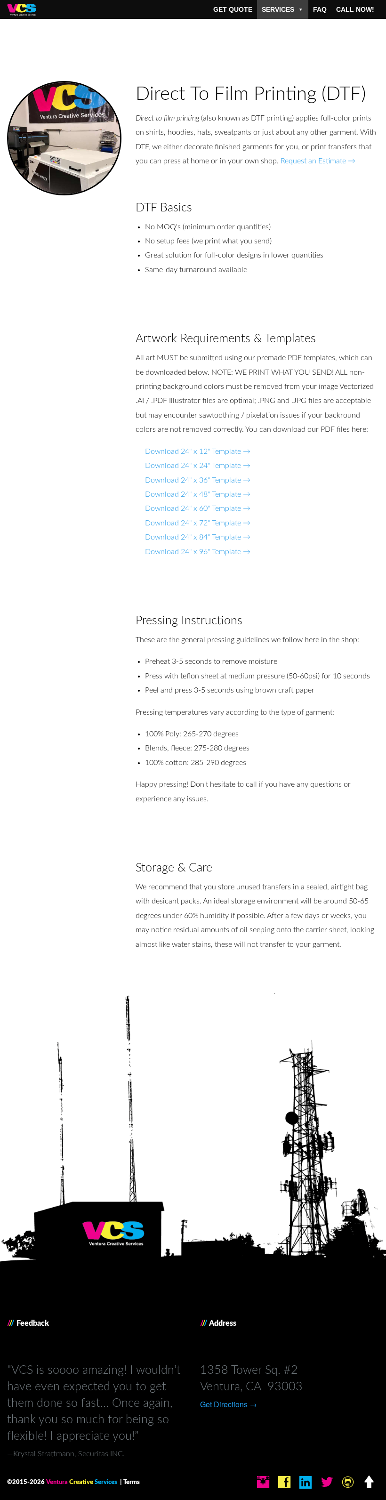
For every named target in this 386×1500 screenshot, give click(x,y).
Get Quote (232, 9)
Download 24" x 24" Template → (197, 465)
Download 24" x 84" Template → (197, 537)
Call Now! (355, 9)
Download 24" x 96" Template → (197, 552)
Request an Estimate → (318, 161)
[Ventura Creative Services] (21, 6)
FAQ (320, 9)
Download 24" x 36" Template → (197, 480)
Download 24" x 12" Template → (197, 451)
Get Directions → (228, 1404)
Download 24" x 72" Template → (197, 523)
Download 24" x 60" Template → (197, 508)
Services (278, 9)
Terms (131, 1482)
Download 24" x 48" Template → (197, 494)
